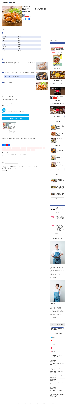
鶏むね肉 (33, 150)
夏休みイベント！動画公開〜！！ (56, 368)
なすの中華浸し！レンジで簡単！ (56, 390)
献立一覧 (24, 1)
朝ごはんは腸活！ (53, 387)
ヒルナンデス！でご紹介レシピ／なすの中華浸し (57, 364)
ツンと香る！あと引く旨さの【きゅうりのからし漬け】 (57, 375)
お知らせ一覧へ (57, 233)
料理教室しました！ (53, 360)
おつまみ (9, 147)
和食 (41, 147)
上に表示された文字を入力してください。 (9, 168)
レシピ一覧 (31, 1)
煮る (25, 150)
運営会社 (52, 403)
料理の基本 (38, 1)
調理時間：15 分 (27, 11)
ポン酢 (34, 147)
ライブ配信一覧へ (57, 116)
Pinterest (54, 347)
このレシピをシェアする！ (16, 114)
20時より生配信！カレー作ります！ (56, 371)
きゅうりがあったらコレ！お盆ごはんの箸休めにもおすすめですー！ (57, 395)
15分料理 (4, 147)
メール (3, 163)
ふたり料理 (29, 147)
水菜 (21, 150)
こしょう (13, 147)
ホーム (15, 403)
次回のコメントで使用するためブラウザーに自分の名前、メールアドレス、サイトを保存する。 (20, 166)
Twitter (53, 337)
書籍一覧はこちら (57, 68)
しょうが (18, 147)
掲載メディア (20, 403)
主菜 (38, 147)
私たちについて (51, 1)
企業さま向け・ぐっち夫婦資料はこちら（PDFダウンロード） (57, 329)
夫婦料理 (9, 150)
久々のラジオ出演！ (53, 379)
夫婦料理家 (14, 150)
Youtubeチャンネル (55, 340)
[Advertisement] (25, 181)
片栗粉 (29, 150)
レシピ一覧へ (57, 169)
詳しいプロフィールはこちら (57, 324)
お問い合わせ (59, 1)
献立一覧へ (57, 198)
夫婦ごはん (4, 150)
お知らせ (44, 1)
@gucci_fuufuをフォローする (16, 118)
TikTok (53, 351)
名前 (3, 162)
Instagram (54, 344)
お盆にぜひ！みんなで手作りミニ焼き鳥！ (57, 383)
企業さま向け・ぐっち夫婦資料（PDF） (42, 403)
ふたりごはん (24, 147)
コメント (4, 155)
